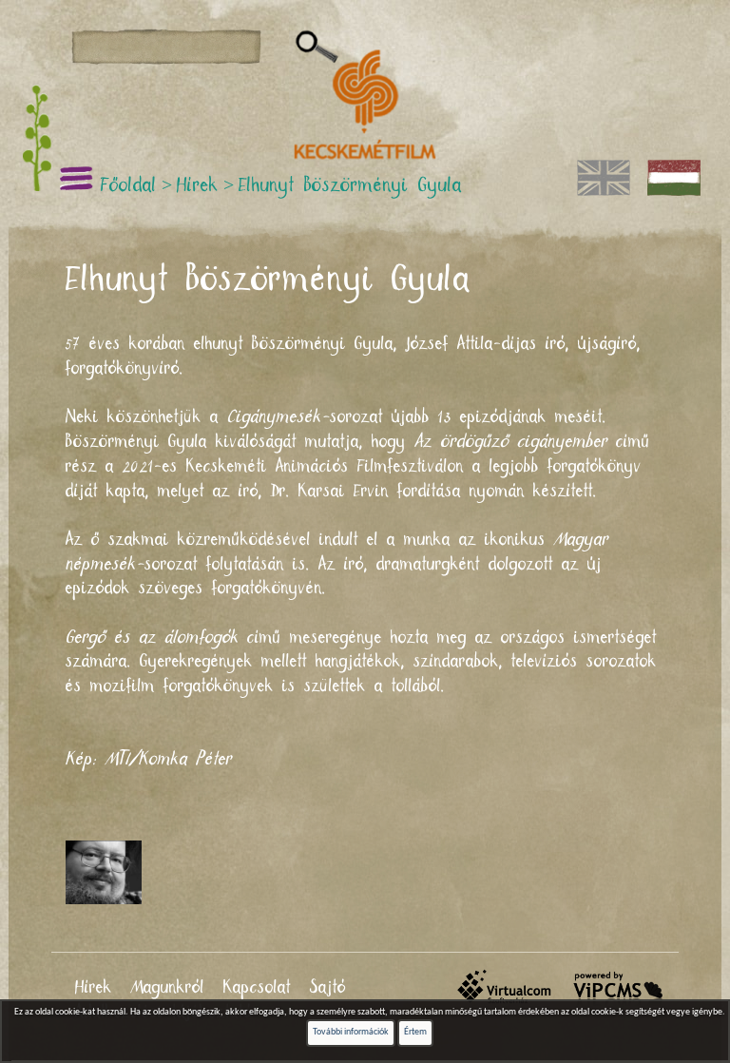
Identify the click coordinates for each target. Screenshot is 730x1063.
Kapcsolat (257, 987)
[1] (317, 48)
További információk (351, 1032)
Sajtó (328, 987)
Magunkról (167, 987)
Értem (415, 1032)
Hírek (93, 987)
